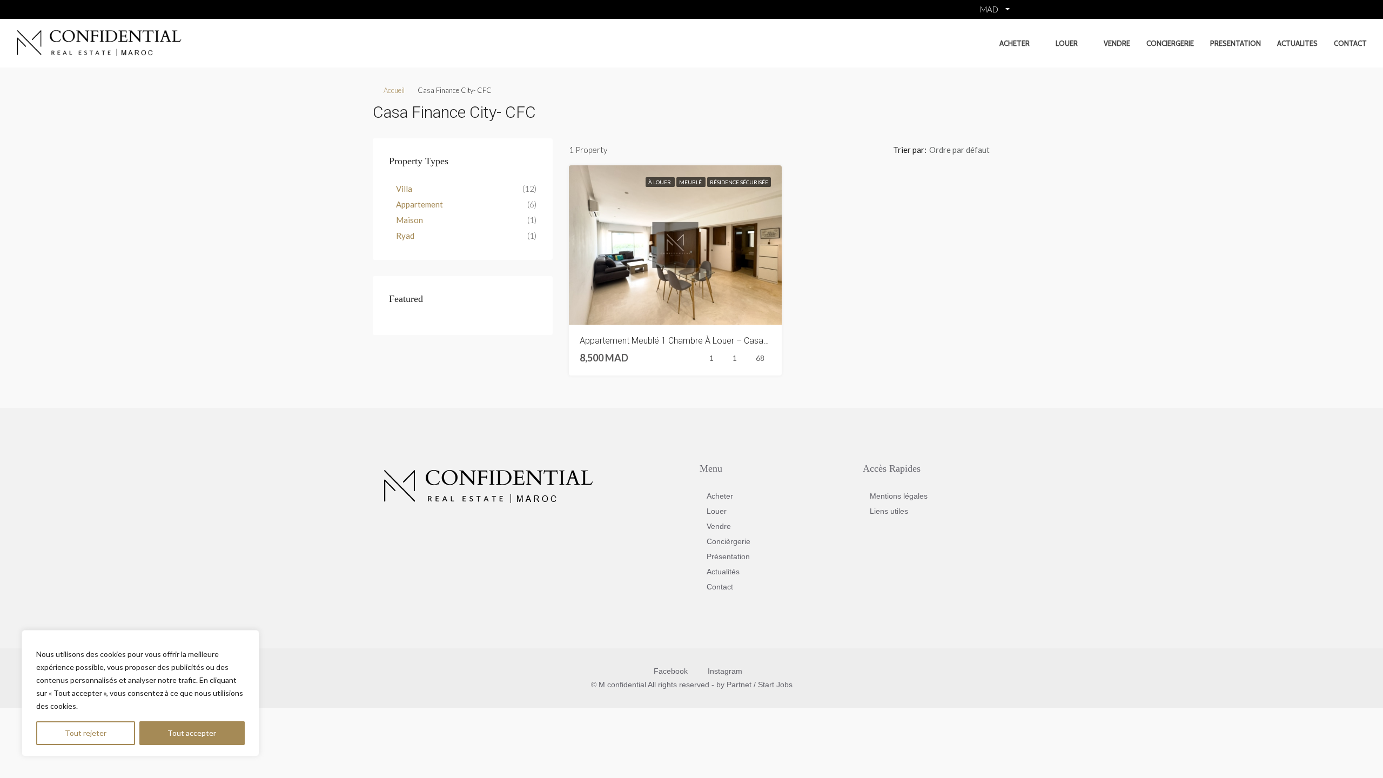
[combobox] (968, 149)
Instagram (724, 671)
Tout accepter (191, 732)
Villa (404, 188)
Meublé (691, 182)
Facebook (671, 671)
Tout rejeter (85, 732)
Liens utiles (889, 511)
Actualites (1297, 43)
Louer (1067, 43)
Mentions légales (899, 496)
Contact (1350, 43)
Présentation (728, 556)
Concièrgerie (728, 541)
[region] (140, 693)
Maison (409, 220)
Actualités (723, 571)
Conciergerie (1170, 43)
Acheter (1014, 43)
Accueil (394, 90)
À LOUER (660, 182)
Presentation (1235, 43)
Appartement (419, 204)
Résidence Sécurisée (739, 182)
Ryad (405, 235)
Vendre (1117, 43)
